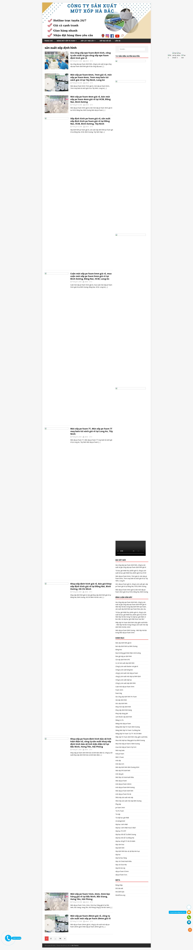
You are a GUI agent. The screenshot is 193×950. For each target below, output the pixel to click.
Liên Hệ (117, 41)
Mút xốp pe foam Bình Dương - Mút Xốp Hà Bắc (131, 630)
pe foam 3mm (120, 808)
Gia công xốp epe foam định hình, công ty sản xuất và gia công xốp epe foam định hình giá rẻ (90, 55)
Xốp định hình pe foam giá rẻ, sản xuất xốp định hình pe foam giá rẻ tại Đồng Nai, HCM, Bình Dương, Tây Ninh (90, 121)
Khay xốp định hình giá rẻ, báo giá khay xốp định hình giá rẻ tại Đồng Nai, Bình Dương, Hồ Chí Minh (90, 586)
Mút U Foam (119, 757)
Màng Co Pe (119, 720)
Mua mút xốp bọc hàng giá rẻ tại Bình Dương (130, 740)
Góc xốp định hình (121, 703)
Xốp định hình (119, 848)
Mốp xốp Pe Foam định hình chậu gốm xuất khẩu (131, 737)
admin (87, 61)
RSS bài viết (119, 888)
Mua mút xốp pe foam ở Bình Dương (127, 744)
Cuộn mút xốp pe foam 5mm (124, 687)
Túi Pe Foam (119, 811)
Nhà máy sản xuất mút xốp (124, 797)
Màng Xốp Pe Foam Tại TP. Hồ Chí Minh (128, 734)
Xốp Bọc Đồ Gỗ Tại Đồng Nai (124, 838)
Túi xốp (117, 814)
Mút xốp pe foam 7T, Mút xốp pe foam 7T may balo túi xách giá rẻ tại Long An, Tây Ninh (91, 431)
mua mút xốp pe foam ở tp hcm (125, 747)
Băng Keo (118, 650)
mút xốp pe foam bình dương (124, 787)
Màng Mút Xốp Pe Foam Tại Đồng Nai (127, 730)
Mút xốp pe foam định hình (124, 791)
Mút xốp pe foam (121, 781)
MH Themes (75, 945)
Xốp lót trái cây (120, 868)
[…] (103, 66)
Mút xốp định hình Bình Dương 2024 (127, 767)
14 (60, 938)
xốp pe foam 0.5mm (122, 871)
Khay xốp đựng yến (121, 713)
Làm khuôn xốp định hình (123, 717)
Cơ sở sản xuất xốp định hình (124, 663)
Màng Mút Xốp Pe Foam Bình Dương (127, 727)
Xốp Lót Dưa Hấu (121, 865)
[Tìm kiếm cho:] (132, 49)
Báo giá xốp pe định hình (123, 656)
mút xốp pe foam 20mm (123, 784)
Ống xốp (118, 804)
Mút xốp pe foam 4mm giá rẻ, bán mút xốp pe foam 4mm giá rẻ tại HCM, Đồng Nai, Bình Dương (90, 99)
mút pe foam (119, 754)
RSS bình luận (119, 892)
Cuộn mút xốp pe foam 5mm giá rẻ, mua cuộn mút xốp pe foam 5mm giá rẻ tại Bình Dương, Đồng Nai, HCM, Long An (91, 276)
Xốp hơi (117, 855)
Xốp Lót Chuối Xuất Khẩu (123, 861)
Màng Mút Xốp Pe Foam (66, 41)
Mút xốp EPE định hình (122, 770)
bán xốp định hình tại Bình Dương (126, 646)
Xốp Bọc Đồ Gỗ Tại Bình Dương (125, 834)
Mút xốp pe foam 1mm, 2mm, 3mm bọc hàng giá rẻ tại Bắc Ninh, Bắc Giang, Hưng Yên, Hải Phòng (90, 896)
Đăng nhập (119, 885)
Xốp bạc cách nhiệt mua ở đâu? (125, 828)
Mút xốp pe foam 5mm (126, 633)
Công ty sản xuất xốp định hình (125, 683)
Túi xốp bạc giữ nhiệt (122, 818)
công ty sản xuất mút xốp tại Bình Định (128, 676)
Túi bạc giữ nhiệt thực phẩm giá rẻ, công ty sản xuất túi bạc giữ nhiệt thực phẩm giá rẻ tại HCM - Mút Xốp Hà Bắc (131, 614)
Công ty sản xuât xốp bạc (123, 680)
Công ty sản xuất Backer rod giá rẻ (126, 666)
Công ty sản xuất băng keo (124, 670)
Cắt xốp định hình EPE (122, 660)
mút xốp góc (119, 774)
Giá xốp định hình (121, 700)
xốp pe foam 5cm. (121, 875)
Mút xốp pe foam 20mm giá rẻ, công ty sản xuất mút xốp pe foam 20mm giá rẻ (90, 917)
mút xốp (118, 760)
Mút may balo (120, 750)
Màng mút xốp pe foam (123, 723)
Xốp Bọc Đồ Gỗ (105, 41)
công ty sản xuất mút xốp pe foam (126, 673)
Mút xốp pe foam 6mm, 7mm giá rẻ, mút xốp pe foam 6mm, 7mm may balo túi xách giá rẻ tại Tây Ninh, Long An (91, 77)
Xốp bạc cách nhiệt (121, 824)
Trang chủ (48, 41)
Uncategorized (120, 821)
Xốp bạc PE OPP (120, 831)
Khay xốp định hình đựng (123, 710)
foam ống (118, 693)
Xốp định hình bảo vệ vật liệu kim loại (127, 851)
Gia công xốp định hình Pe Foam (126, 697)
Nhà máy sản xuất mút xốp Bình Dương (128, 801)
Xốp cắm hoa (119, 844)
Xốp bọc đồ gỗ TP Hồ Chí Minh (125, 841)
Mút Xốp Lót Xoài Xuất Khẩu (124, 777)
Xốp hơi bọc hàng (121, 858)
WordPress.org (120, 895)
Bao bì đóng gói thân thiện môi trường (128, 653)
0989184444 (17, 938)
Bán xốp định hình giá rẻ (123, 643)
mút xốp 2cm (119, 764)
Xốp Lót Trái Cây (87, 41)
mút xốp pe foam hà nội (123, 794)
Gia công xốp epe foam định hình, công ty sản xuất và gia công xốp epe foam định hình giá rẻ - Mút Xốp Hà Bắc (131, 604)
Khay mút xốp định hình (123, 707)
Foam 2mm (119, 690)
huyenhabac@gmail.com (177, 912)
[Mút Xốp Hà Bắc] (96, 37)
